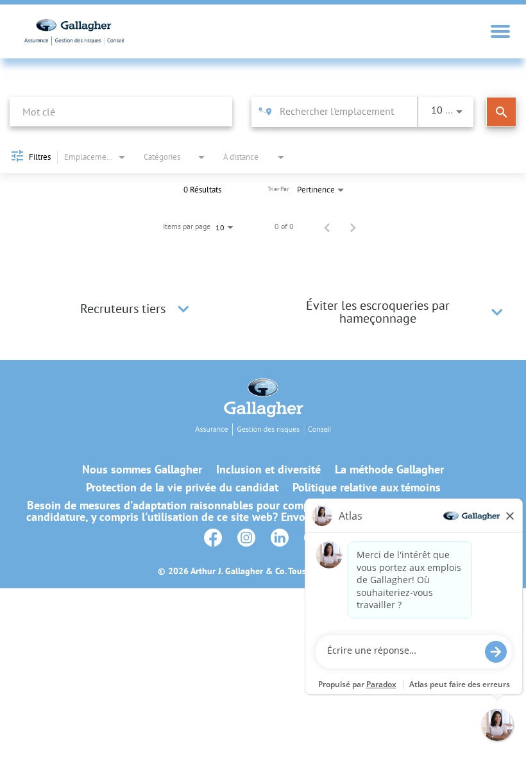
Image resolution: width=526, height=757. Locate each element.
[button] (183, 308)
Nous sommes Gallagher (142, 469)
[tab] (136, 308)
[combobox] (120, 111)
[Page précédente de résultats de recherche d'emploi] (327, 226)
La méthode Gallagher (389, 469)
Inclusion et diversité (268, 469)
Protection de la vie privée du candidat (182, 487)
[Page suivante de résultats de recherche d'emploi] (353, 226)
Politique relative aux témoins (367, 487)
